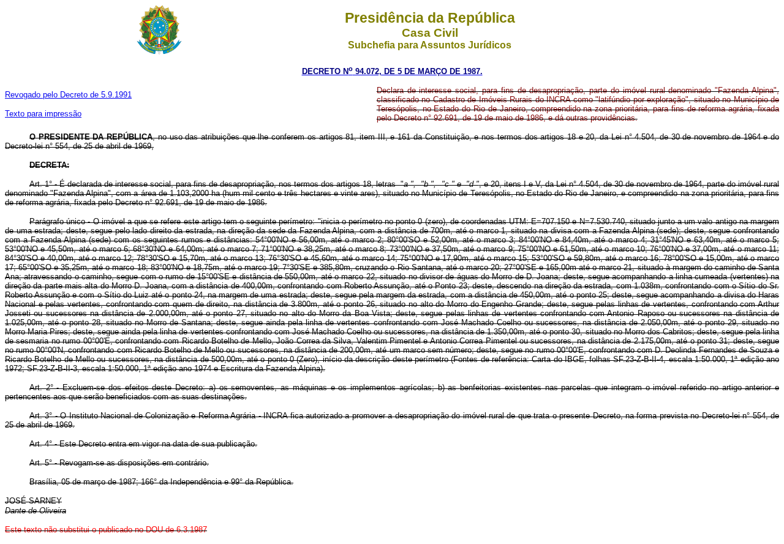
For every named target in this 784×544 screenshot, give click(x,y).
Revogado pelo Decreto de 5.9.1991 (68, 94)
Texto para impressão (43, 113)
